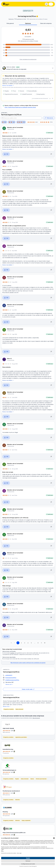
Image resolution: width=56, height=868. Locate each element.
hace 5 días (14, 449)
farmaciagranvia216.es (10, 677)
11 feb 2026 (14, 397)
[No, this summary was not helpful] (52, 98)
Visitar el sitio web (27, 689)
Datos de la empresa (46, 23)
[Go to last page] (44, 642)
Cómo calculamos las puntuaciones (28, 59)
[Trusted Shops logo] (6, 4)
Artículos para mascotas (41, 778)
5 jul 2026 (14, 132)
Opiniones (28, 23)
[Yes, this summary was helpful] (50, 98)
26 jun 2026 (14, 629)
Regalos (17, 778)
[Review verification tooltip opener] (37, 16)
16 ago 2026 (15, 166)
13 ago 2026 (15, 429)
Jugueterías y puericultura (21, 737)
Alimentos (17, 799)
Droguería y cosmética (9, 709)
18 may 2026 (15, 468)
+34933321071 (8, 675)
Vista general (10, 23)
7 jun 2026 (14, 310)
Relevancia (50, 118)
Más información (36, 718)
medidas (12, 653)
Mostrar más (9, 684)
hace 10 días (15, 558)
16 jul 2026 (14, 250)
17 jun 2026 (14, 196)
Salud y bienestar (19, 709)
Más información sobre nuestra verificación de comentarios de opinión (28, 662)
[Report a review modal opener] (51, 154)
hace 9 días (14, 495)
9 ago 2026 (14, 582)
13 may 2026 (15, 514)
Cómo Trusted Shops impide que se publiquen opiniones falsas (20, 107)
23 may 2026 (15, 222)
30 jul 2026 (14, 539)
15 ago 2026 (15, 363)
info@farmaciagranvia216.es (12, 680)
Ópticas (32, 778)
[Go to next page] (41, 642)
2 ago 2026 (14, 334)
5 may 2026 (14, 282)
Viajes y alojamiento (26, 820)
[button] (46, 4)
